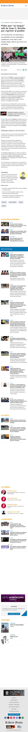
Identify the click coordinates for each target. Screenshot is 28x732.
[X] (8, 718)
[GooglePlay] (23, 718)
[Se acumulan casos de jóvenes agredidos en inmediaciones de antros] (5, 239)
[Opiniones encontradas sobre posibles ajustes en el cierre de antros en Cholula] (5, 231)
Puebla (20, 202)
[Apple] (20, 718)
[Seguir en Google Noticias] (26, 70)
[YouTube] (11, 718)
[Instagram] (14, 718)
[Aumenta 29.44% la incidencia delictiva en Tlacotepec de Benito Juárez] (5, 533)
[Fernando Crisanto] (3, 492)
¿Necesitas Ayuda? (14, 714)
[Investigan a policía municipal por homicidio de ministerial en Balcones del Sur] (5, 540)
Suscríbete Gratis (14, 613)
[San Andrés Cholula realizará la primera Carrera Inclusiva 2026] (5, 547)
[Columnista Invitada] (3, 499)
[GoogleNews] (17, 718)
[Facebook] (5, 718)
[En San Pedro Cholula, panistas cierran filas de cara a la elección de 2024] (5, 224)
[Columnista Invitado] (3, 505)
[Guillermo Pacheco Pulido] (3, 512)
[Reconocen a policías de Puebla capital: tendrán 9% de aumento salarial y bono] (5, 404)
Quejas (3, 205)
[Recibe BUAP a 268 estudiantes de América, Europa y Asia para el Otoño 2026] (5, 525)
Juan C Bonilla (12, 202)
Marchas (4, 202)
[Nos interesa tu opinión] (14, 693)
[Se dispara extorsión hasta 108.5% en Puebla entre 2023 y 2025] (5, 343)
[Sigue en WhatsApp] (24, 70)
